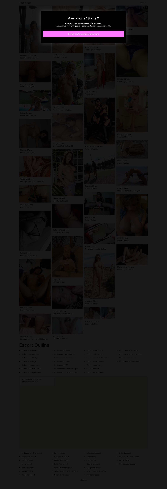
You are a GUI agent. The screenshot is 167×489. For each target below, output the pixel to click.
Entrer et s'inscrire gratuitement (83, 34)
